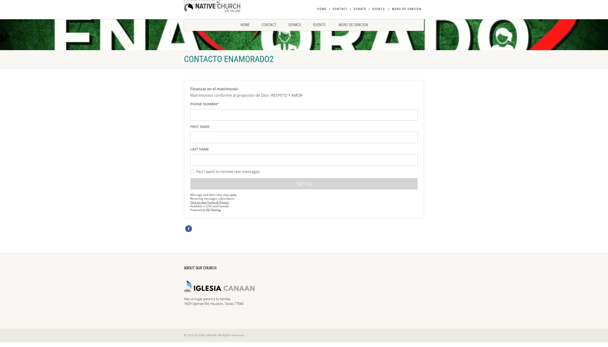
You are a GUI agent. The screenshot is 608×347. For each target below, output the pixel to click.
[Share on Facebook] (188, 228)
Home (322, 9)
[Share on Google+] (204, 228)
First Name (199, 126)
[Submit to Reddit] (227, 228)
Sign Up (304, 184)
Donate (360, 9)
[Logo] (221, 8)
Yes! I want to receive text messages (228, 171)
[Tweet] (196, 228)
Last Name (199, 149)
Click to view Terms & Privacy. (209, 202)
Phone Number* (204, 104)
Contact (340, 9)
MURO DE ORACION (407, 9)
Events (378, 9)
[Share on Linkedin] (235, 228)
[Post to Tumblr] (212, 228)
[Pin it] (220, 228)
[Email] (243, 228)
